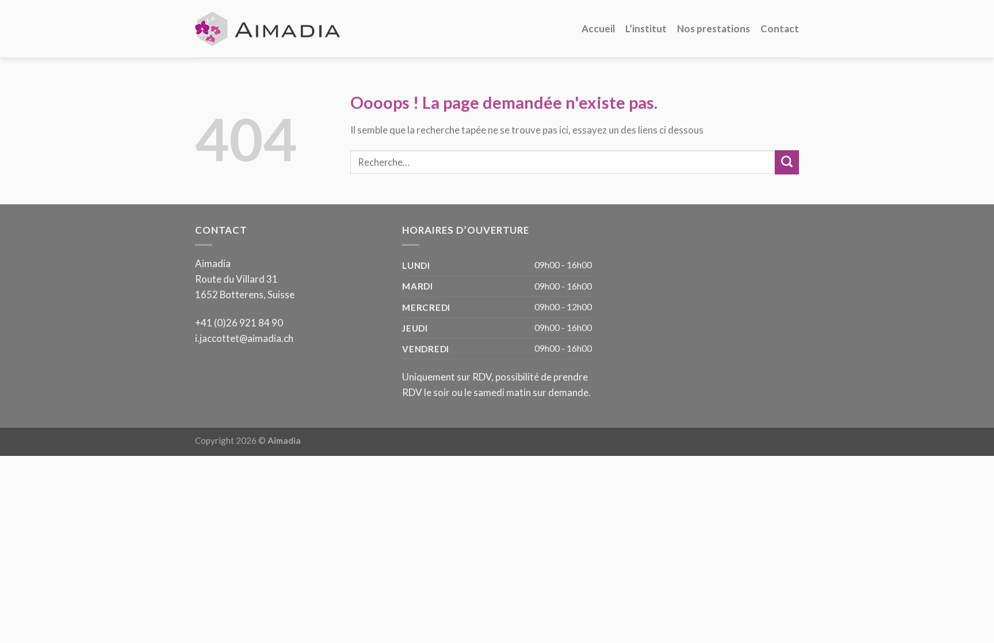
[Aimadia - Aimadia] (269, 28)
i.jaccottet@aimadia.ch (244, 338)
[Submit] (787, 162)
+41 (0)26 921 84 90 (239, 323)
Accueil (598, 28)
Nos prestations (713, 28)
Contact (779, 28)
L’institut (646, 28)
